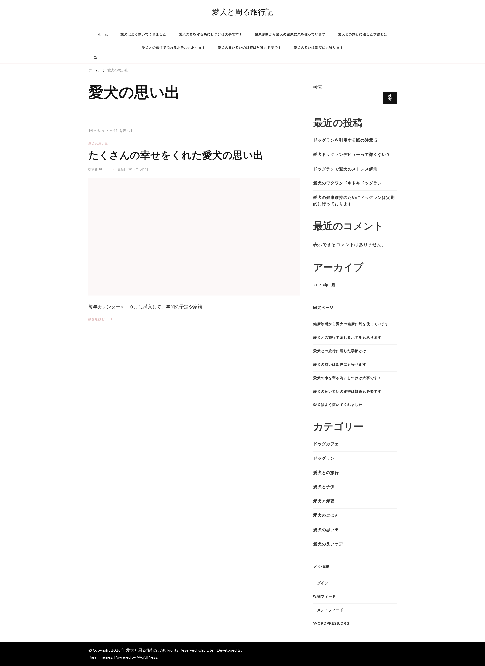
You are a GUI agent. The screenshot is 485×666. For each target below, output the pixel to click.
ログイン (320, 583)
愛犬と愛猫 (324, 501)
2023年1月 (324, 285)
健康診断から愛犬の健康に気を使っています (290, 34)
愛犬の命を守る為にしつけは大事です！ (211, 34)
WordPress (147, 657)
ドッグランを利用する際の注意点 (345, 140)
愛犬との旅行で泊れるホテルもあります (173, 47)
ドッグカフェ (326, 444)
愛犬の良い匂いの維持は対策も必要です (249, 47)
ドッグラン (324, 458)
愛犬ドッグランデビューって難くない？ (352, 154)
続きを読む (96, 319)
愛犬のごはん (326, 515)
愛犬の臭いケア (328, 544)
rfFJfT (104, 169)
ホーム (103, 34)
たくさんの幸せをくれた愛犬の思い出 (175, 156)
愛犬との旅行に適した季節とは (362, 34)
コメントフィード (328, 610)
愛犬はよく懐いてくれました (143, 34)
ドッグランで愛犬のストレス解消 (345, 169)
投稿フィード (324, 596)
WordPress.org (331, 623)
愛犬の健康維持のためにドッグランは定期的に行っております (354, 201)
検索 (317, 87)
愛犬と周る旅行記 (242, 12)
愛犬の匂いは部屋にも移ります (318, 47)
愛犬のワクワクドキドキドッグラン (347, 183)
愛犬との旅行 (326, 473)
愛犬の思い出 (98, 144)
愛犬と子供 (324, 487)
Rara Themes (100, 657)
